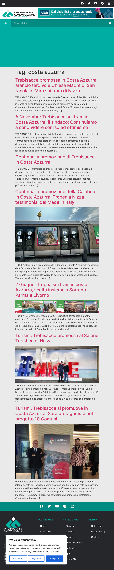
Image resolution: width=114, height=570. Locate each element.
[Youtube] (95, 3)
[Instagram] (109, 3)
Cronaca (70, 531)
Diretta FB (71, 559)
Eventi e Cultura (74, 543)
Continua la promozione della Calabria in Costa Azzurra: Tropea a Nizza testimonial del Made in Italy (55, 197)
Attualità (70, 526)
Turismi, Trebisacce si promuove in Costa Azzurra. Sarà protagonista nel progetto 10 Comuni (54, 414)
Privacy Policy (98, 531)
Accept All (54, 558)
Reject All (36, 558)
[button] (3, 3)
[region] (36, 549)
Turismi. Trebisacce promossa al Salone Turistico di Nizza (56, 338)
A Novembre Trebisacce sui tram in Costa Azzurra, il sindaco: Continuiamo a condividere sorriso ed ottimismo (56, 122)
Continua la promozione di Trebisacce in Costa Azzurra (55, 159)
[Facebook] (82, 3)
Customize (18, 558)
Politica (69, 537)
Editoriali (70, 548)
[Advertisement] (57, 47)
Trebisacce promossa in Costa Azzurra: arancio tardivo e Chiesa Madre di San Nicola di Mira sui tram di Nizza (56, 85)
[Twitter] (89, 3)
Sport (68, 554)
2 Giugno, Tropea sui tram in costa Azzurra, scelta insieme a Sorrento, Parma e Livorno (52, 290)
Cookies (95, 537)
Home (43, 526)
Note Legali (97, 526)
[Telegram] (102, 3)
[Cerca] (110, 23)
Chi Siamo (45, 531)
